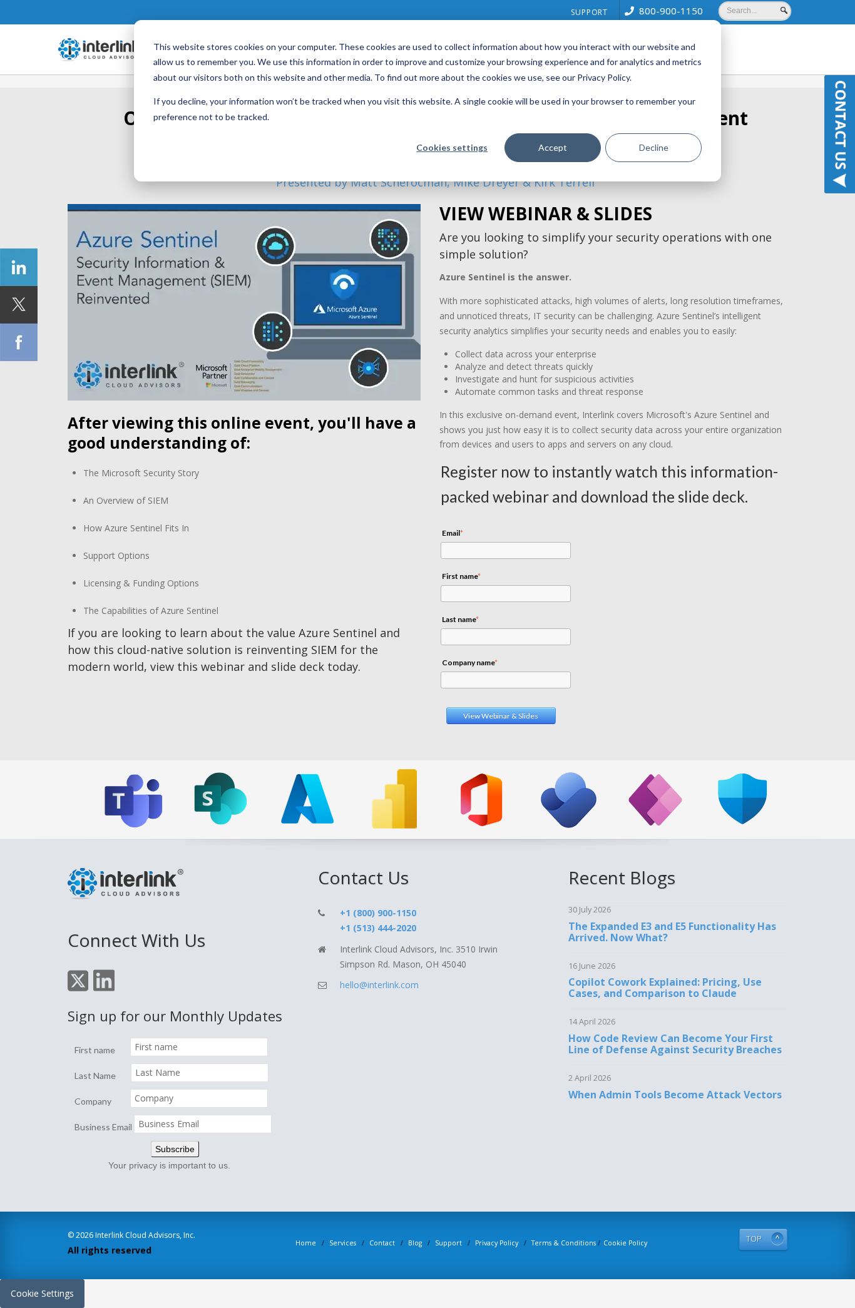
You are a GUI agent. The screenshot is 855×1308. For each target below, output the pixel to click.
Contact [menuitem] (382, 1243)
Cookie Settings (42, 1293)
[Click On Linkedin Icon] (104, 989)
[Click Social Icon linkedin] (19, 267)
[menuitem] (661, 10)
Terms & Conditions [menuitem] (563, 1243)
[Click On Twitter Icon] (78, 989)
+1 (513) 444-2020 (378, 928)
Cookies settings (452, 147)
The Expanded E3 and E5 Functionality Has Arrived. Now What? (672, 931)
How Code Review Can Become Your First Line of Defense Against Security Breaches (675, 1043)
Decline (653, 147)
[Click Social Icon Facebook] (19, 342)
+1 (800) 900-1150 (378, 913)
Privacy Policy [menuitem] (496, 1243)
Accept (552, 147)
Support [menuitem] (589, 12)
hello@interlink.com (379, 985)
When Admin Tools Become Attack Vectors (675, 1094)
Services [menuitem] (342, 1243)
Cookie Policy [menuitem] (625, 1243)
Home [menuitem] (305, 1243)
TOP (754, 1239)
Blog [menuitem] (415, 1243)
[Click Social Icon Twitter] (19, 305)
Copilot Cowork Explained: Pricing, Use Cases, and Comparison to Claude (665, 987)
